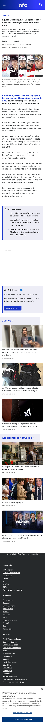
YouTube (6, 584)
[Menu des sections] (4, 4)
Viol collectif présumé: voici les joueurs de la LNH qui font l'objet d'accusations (24, 222)
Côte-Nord (7, 665)
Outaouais (7, 673)
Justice (5, 16)
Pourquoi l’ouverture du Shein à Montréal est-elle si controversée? (20, 468)
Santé (5, 617)
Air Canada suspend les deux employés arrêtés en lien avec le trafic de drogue (20, 389)
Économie (6, 603)
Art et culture (8, 600)
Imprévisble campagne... (13, 502)
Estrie (5, 650)
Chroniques (7, 576)
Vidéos (5, 578)
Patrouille (6, 614)
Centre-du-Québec (10, 645)
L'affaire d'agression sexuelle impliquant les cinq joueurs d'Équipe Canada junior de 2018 (22, 98)
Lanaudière (7, 656)
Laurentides (7, 668)
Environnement (9, 606)
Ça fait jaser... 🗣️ (13, 290)
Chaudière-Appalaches (12, 648)
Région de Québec (10, 676)
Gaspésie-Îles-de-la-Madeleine (15, 679)
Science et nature (10, 620)
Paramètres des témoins (12, 590)
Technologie (7, 629)
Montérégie (7, 671)
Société (6, 623)
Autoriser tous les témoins (22, 719)
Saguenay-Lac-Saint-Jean (13, 682)
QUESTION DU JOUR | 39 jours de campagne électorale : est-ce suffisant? (22, 537)
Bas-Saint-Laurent (10, 642)
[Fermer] (42, 689)
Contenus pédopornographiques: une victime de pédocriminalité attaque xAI (19, 425)
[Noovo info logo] (22, 5)
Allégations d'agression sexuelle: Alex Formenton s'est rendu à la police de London (24, 232)
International (8, 609)
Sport (5, 626)
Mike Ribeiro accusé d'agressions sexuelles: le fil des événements (25, 215)
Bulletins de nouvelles (11, 573)
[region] (22, 705)
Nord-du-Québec (10, 662)
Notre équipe (8, 570)
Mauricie (6, 659)
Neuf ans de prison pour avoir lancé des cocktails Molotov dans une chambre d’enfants (20, 352)
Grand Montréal (9, 653)
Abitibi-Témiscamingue (12, 639)
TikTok (5, 587)
